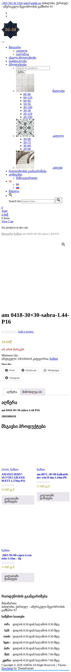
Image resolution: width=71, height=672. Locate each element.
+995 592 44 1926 (12, 3)
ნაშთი (18, 233)
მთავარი (7, 233)
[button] (63, 244)
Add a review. (26, 331)
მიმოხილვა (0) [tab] (32, 391)
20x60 (5, 469)
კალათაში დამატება (11, 500)
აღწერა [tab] (12, 391)
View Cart (7, 221)
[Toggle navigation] (2, 42)
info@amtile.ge (32, 3)
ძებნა (20, 72)
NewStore (7, 668)
